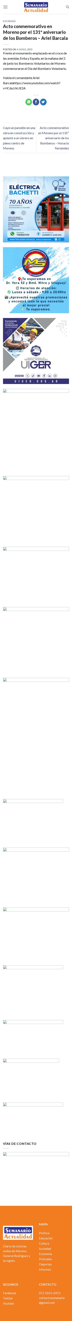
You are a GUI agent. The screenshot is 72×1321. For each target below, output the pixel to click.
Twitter (8, 1298)
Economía (45, 1254)
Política (44, 1233)
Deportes (45, 1264)
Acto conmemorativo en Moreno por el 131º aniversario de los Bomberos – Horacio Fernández (53, 138)
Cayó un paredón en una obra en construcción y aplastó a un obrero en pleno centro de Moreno (19, 138)
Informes (45, 1269)
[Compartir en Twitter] (43, 102)
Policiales (45, 1259)
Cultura (44, 1243)
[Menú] (5, 7)
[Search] (67, 7)
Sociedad (9, 21)
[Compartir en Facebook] (36, 102)
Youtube (8, 1303)
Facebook (9, 1293)
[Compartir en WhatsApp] (28, 102)
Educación (46, 1238)
